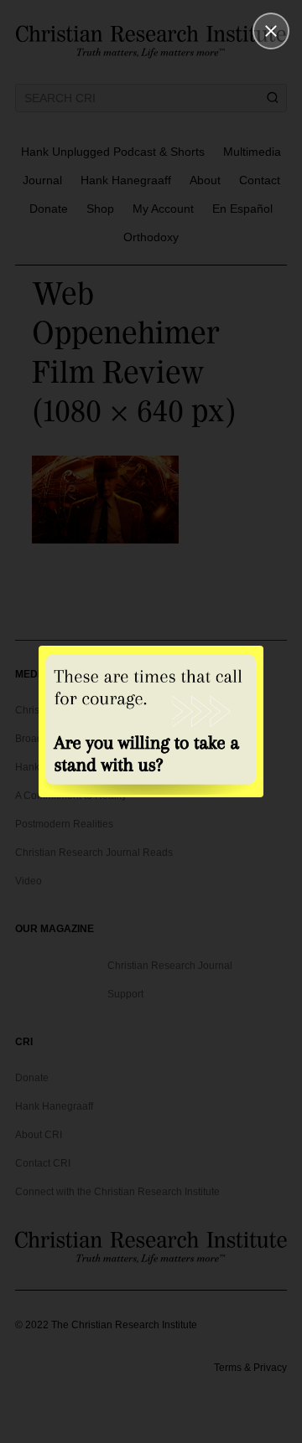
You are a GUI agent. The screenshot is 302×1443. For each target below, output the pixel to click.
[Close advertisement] (271, 31)
